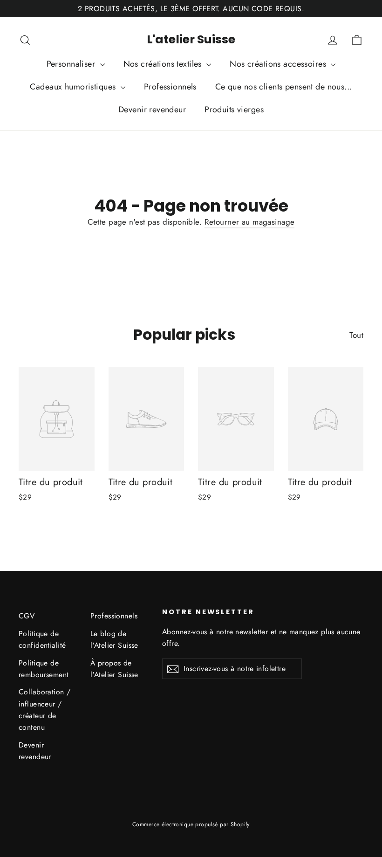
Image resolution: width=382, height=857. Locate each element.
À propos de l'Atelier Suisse (114, 669)
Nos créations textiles (164, 64)
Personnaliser (72, 64)
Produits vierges (234, 109)
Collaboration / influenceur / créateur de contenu (44, 709)
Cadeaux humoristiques (74, 87)
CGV (26, 615)
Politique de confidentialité (42, 639)
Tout (356, 335)
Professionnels (170, 87)
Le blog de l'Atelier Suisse (114, 639)
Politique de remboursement (44, 669)
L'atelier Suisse (191, 39)
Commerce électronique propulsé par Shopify (191, 824)
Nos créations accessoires (279, 64)
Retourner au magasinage (250, 221)
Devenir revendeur (152, 109)
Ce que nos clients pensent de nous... (283, 87)
